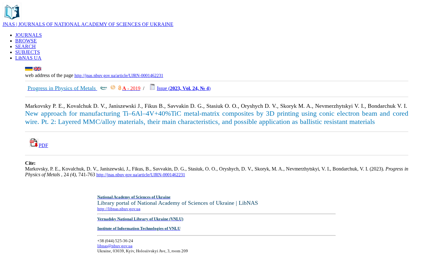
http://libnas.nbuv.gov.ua (118, 208)
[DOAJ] (119, 88)
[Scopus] (103, 88)
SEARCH (25, 46)
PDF (43, 145)
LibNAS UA (28, 58)
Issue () (183, 88)
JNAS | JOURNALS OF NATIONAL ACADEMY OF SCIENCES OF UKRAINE (88, 24)
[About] (12, 20)
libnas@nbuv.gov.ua (114, 245)
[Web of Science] (113, 88)
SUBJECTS (27, 52)
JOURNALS (28, 35)
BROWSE (26, 40)
